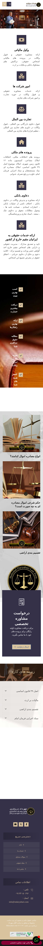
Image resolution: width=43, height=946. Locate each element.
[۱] (36, 941)
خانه (20, 845)
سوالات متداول (20, 857)
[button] (4, 4)
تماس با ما (20, 869)
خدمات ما (20, 851)
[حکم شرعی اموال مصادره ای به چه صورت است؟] (21, 480)
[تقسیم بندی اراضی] (21, 530)
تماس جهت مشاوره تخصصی (20, 943)
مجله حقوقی (20, 863)
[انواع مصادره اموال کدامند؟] (21, 433)
